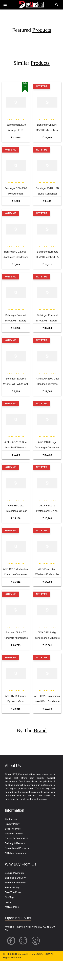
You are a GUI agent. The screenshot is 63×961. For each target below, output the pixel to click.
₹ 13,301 (47, 645)
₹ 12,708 (47, 137)
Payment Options (14, 833)
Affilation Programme (16, 853)
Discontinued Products (17, 848)
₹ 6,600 (16, 455)
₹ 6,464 (47, 201)
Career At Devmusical (16, 838)
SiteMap (9, 897)
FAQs (8, 902)
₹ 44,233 (15, 328)
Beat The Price (13, 828)
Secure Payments (14, 873)
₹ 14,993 (47, 582)
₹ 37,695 (15, 137)
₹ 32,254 (47, 328)
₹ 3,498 (16, 391)
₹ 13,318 (15, 708)
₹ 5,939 (16, 201)
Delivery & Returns (15, 843)
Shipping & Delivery (15, 877)
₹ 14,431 (47, 264)
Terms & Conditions (15, 882)
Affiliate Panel (12, 906)
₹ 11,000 (47, 391)
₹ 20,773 (15, 645)
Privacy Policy (12, 824)
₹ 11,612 (15, 582)
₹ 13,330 (47, 708)
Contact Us (11, 819)
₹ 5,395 (16, 264)
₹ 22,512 (47, 455)
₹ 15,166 (15, 518)
